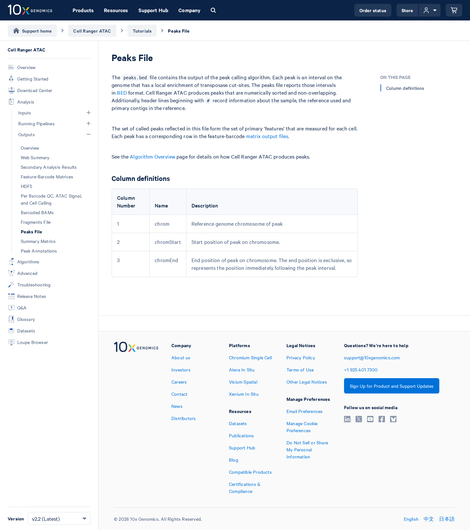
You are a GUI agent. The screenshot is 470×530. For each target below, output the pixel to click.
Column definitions (405, 88)
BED (122, 92)
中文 (429, 519)
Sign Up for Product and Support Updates (392, 386)
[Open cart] (454, 10)
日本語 (447, 519)
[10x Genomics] (136, 418)
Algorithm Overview (152, 156)
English (411, 519)
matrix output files (267, 135)
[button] (88, 112)
